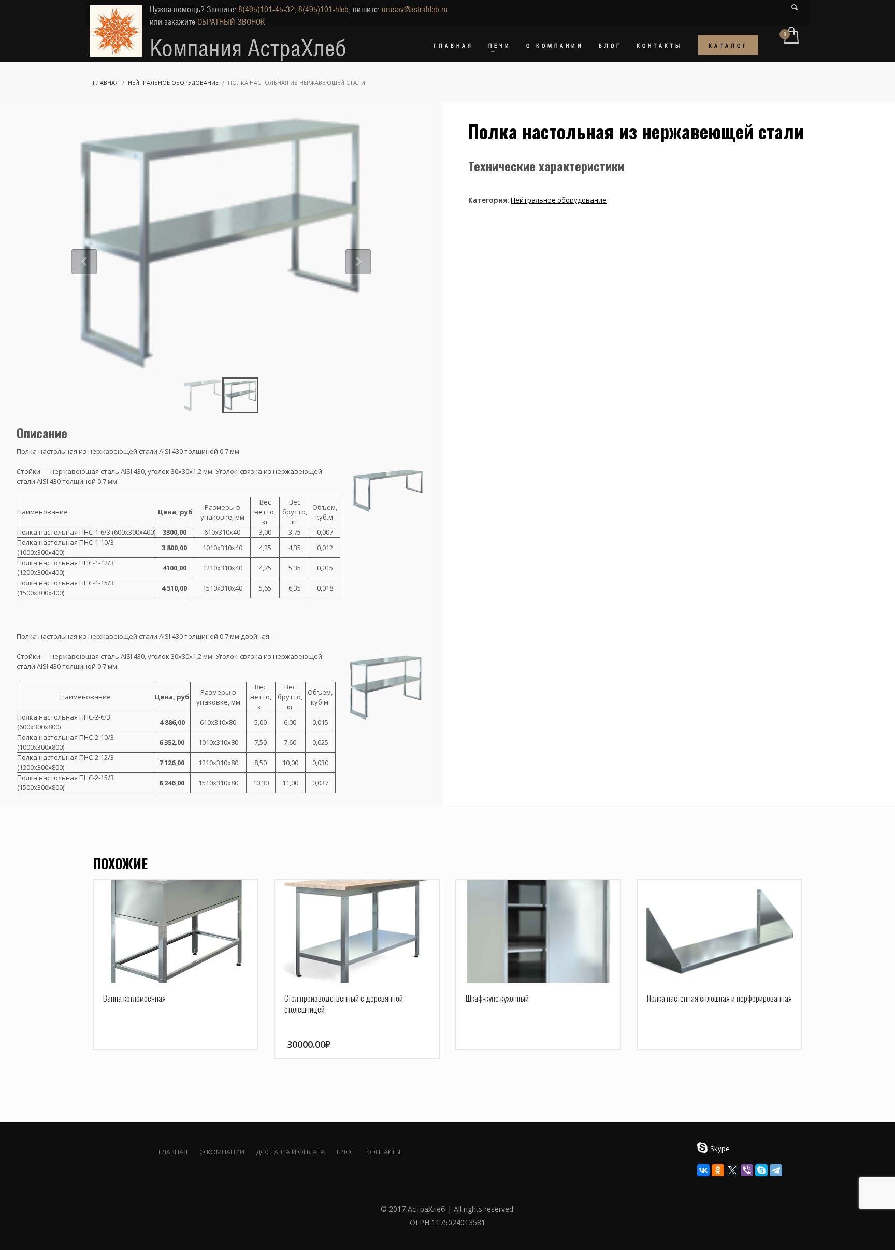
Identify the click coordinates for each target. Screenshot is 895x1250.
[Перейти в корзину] (790, 36)
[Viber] (747, 1170)
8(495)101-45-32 (266, 10)
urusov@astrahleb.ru (415, 10)
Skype (720, 1148)
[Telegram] (776, 1170)
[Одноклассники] (718, 1170)
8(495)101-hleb (323, 10)
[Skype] (761, 1170)
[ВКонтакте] (703, 1170)
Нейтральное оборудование (559, 200)
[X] (732, 1170)
